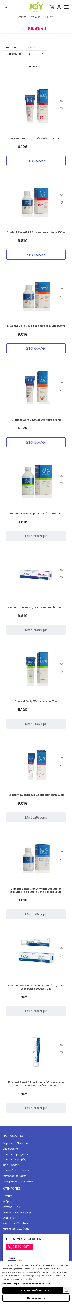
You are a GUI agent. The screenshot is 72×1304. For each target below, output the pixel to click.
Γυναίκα (7, 1196)
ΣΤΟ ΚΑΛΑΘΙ (36, 161)
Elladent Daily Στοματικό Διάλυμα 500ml (36, 513)
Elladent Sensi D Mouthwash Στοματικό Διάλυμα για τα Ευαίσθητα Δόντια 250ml (36, 890)
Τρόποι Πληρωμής (14, 1159)
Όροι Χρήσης (11, 1165)
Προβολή (30, 47)
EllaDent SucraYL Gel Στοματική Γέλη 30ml (36, 795)
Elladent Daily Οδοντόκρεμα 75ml (36, 701)
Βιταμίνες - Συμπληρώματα (19, 1212)
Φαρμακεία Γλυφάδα (15, 1143)
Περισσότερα (36, 1298)
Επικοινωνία (10, 1148)
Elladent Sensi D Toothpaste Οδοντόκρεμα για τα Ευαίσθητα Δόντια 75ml (36, 1084)
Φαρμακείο (9, 1217)
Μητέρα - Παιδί (12, 1207)
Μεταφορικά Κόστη (14, 1176)
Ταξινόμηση (10, 47)
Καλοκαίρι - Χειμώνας (16, 1223)
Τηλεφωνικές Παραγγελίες (19, 1181)
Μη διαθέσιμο (36, 536)
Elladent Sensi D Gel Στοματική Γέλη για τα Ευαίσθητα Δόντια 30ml (36, 987)
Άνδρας (7, 1201)
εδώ (30, 1279)
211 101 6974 (21, 1246)
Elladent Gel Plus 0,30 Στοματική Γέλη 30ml (36, 607)
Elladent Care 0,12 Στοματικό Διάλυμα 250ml (36, 326)
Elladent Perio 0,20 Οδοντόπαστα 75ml (36, 138)
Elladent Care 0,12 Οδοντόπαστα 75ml (36, 419)
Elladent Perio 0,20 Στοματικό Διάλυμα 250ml (36, 232)
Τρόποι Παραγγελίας (16, 1154)
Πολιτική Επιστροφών (16, 1170)
